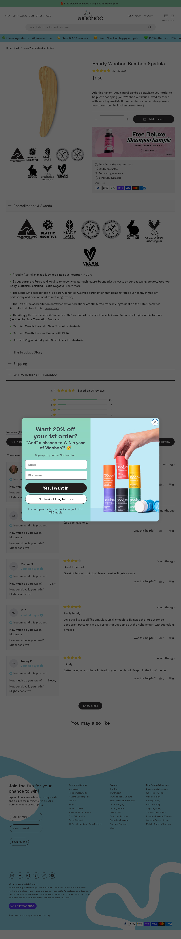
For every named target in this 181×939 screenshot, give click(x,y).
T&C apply (55, 512)
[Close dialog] (155, 422)
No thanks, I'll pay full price (56, 499)
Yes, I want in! (56, 487)
